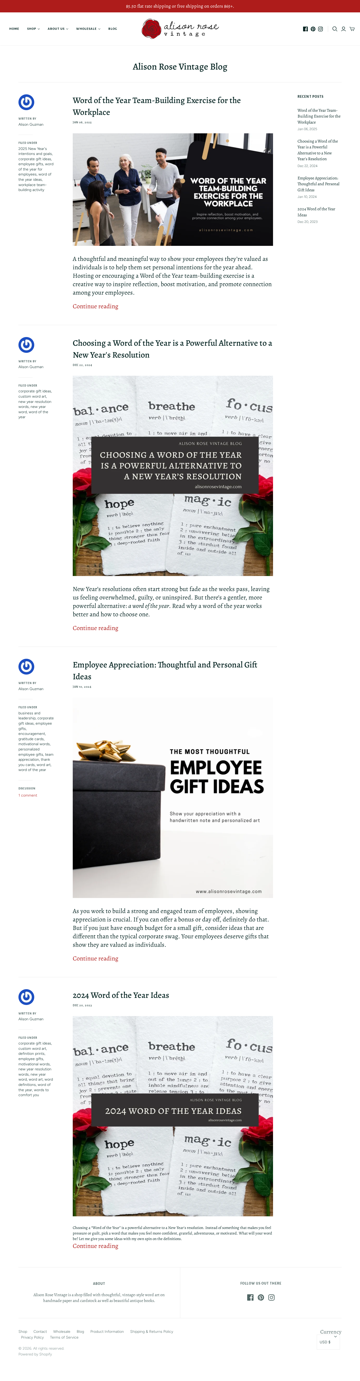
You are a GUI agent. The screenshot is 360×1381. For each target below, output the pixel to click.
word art (44, 765)
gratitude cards (31, 739)
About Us (56, 29)
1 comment (27, 795)
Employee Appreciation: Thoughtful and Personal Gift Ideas (318, 184)
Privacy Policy (32, 1337)
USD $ (325, 1342)
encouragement (31, 733)
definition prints (31, 1053)
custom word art (32, 396)
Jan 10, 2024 (82, 686)
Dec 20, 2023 (82, 1005)
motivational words (34, 744)
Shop (31, 29)
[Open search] (335, 29)
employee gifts (30, 164)
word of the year (32, 770)
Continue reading (95, 306)
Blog (112, 29)
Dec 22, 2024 (83, 365)
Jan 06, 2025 (82, 122)
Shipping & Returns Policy (151, 1331)
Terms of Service (64, 1337)
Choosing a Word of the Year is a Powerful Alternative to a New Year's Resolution (318, 150)
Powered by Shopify (35, 1354)
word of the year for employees (35, 169)
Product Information (107, 1331)
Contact (40, 1331)
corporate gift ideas (34, 159)
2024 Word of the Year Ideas (121, 995)
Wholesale (86, 29)
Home (14, 29)
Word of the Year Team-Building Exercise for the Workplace (319, 116)
